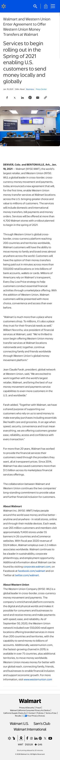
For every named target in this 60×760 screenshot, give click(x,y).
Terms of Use (50, 713)
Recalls (18, 715)
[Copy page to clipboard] (45, 98)
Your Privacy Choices (36, 715)
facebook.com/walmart (31, 571)
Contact (32, 713)
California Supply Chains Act (15, 713)
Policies (40, 713)
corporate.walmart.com (37, 566)
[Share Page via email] (38, 98)
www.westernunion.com (38, 679)
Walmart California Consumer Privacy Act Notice (30, 710)
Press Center (41, 89)
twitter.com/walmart (27, 575)
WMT (20, 744)
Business (30, 89)
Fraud (38, 707)
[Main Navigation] (54, 6)
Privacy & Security (26, 707)
